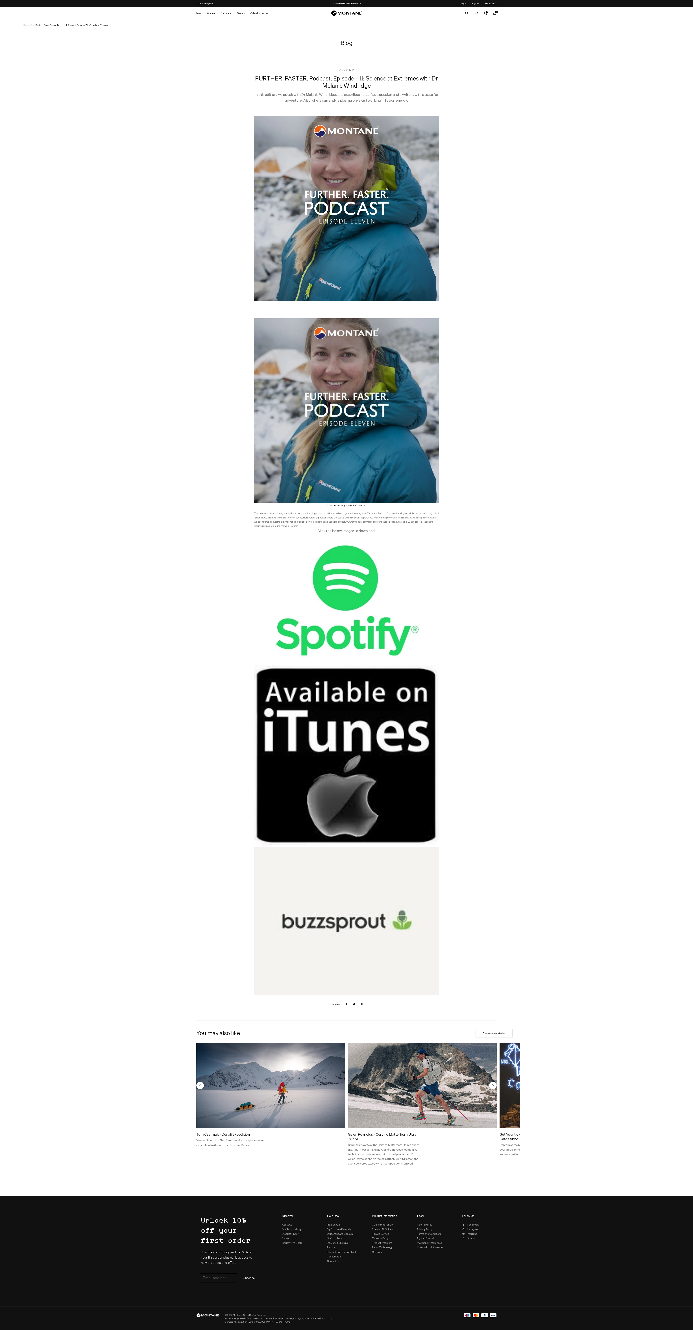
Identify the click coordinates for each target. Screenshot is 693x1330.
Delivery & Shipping (337, 1242)
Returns (331, 1247)
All (340, 69)
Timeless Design (381, 1238)
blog (32, 25)
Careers (286, 1238)
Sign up (475, 3)
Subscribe (248, 1278)
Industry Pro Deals (292, 1242)
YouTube (472, 1233)
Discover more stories (494, 1033)
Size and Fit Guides (382, 1229)
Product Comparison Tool (341, 1252)
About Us (287, 1224)
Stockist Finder (290, 1233)
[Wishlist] (476, 13)
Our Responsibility (292, 1229)
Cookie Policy (424, 1224)
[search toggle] (466, 13)
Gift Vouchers (334, 1238)
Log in (463, 3)
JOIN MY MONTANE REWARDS (346, 3)
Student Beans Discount (340, 1233)
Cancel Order (334, 1256)
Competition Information (430, 1247)
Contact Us (333, 1261)
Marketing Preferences (429, 1242)
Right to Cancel (425, 1238)
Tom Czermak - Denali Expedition (223, 1134)
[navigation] (200, 1085)
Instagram (472, 1229)
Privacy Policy (425, 1229)
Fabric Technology (382, 1247)
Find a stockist (491, 3)
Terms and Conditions (429, 1233)
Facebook (473, 1224)
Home (26, 25)
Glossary (377, 1252)
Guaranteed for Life (382, 1224)
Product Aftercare (382, 1242)
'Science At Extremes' (265, 517)
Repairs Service (380, 1233)
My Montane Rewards (339, 1229)
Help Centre (333, 1224)
